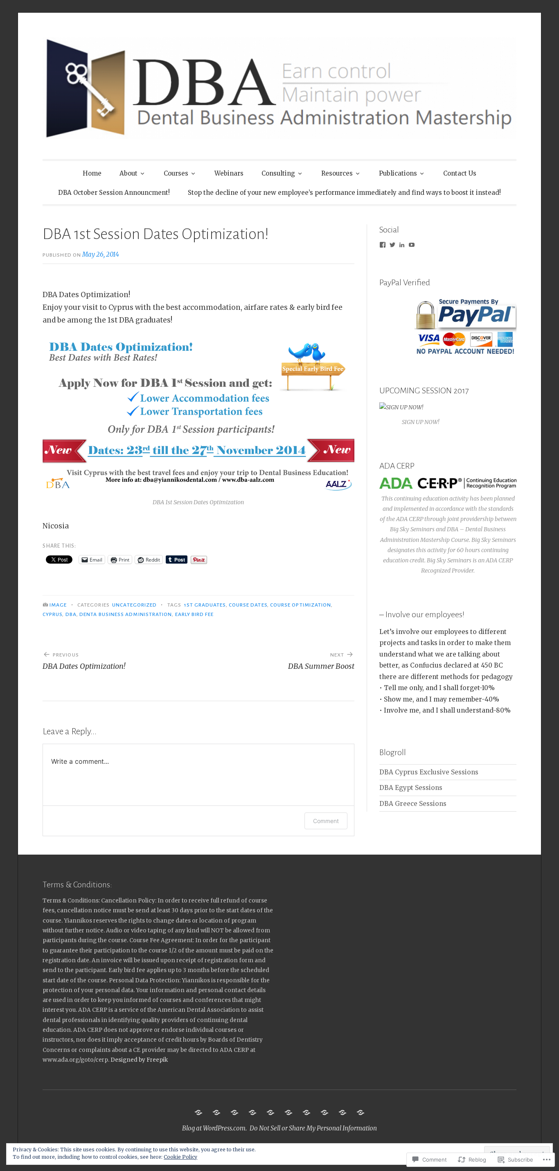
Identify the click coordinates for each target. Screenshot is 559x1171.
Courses (176, 173)
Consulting (278, 173)
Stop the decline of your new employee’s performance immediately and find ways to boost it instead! (344, 192)
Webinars (228, 173)
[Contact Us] (324, 1112)
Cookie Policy (180, 1157)
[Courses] (234, 1112)
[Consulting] (270, 1112)
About (128, 173)
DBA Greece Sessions (412, 804)
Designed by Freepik (139, 1059)
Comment (326, 820)
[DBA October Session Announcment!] (342, 1112)
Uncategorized (134, 605)
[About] (216, 1112)
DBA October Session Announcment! (114, 192)
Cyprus (52, 614)
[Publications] (306, 1112)
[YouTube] (411, 244)
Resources (337, 173)
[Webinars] (252, 1112)
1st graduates (205, 605)
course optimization (300, 605)
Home (92, 173)
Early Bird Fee (194, 614)
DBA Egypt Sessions (410, 788)
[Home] (198, 1112)
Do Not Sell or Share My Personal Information (313, 1128)
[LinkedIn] (402, 244)
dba (71, 614)
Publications (398, 173)
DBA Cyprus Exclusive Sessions (428, 772)
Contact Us (459, 173)
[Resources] (288, 1112)
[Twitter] (392, 244)
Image (58, 605)
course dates (248, 605)
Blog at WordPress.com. (214, 1128)
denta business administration (125, 614)
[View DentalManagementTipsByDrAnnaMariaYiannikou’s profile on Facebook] (382, 244)
